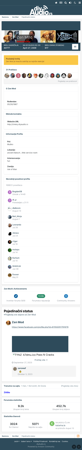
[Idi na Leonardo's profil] (69, 75)
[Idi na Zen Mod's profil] (8, 322)
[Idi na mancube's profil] (35, 75)
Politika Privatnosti (40, 441)
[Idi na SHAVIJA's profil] (10, 267)
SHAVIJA (16, 266)
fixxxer (15, 274)
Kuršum (15, 258)
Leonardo (16, 224)
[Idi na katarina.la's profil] (52, 423)
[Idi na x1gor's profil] (10, 242)
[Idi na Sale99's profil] (52, 75)
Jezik (16, 441)
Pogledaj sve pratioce (67, 81)
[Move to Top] (79, 447)
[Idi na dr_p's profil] (10, 200)
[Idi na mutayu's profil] (10, 250)
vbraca (15, 233)
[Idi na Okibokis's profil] (41, 75)
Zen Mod (18, 322)
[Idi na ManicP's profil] (29, 75)
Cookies (65, 441)
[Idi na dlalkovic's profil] (10, 209)
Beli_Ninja (17, 216)
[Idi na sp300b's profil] (46, 75)
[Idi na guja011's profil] (12, 75)
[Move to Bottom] (74, 447)
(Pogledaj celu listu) (69, 386)
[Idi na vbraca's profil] (10, 233)
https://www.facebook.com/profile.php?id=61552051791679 (40, 327)
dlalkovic (16, 208)
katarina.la (60, 425)
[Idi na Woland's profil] (7, 75)
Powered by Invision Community (41, 447)
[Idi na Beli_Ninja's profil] (10, 217)
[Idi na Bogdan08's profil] (10, 192)
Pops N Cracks (45, 354)
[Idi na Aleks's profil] (58, 75)
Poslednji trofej (13, 59)
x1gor (15, 241)
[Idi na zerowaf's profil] (15, 369)
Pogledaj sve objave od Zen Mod (20, 314)
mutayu (15, 249)
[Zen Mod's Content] (75, 46)
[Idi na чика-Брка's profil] (24, 75)
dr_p (14, 199)
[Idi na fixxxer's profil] (10, 275)
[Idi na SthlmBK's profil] (18, 75)
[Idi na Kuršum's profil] (10, 258)
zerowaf (22, 368)
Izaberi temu (26, 441)
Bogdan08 (17, 191)
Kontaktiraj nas (54, 441)
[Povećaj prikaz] (24, 354)
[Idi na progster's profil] (63, 75)
